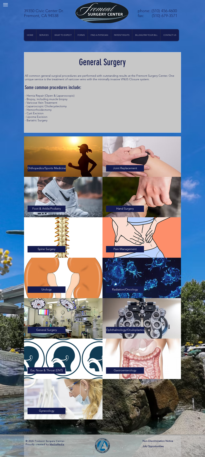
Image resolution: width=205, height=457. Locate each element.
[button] (5, 4)
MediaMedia (57, 444)
